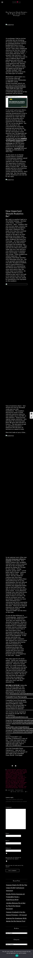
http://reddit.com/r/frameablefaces (17, 727)
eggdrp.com (9, 773)
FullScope (9, 143)
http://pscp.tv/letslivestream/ (16, 87)
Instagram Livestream (11, 777)
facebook (14, 773)
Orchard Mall (23, 782)
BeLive (13, 770)
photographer (14, 783)
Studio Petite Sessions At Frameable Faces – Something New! (15, 897)
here (20, 755)
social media (20, 785)
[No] (31, 954)
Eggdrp (18, 141)
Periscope (20, 146)
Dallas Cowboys (20, 770)
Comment (9, 807)
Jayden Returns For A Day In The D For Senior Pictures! (15, 906)
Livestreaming (13, 778)
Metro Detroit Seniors (11, 781)
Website (8, 848)
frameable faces (10, 774)
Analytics (19, 769)
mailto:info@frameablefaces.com (17, 717)
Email (8, 840)
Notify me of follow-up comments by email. (13, 858)
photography (22, 783)
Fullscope (15, 776)
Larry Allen (20, 777)
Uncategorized (19, 790)
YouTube (8, 150)
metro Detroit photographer (18, 780)
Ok (17, 955)
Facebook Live (19, 148)
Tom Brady (20, 786)
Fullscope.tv (21, 776)
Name (8, 833)
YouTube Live (22, 787)
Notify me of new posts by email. (14, 866)
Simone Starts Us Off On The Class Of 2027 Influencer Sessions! (16, 888)
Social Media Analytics (11, 786)
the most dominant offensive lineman (16, 560)
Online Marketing (14, 782)
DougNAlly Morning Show (15, 772)
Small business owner (11, 785)
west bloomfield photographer (16, 787)
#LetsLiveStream (11, 769)
